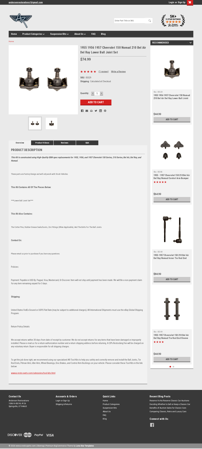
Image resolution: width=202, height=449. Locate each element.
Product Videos (42, 143)
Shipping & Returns (64, 404)
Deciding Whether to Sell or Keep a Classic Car (170, 404)
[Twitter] (96, 110)
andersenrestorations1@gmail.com (26, 2)
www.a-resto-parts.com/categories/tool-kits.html (33, 373)
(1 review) (104, 71)
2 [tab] (173, 367)
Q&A (87, 143)
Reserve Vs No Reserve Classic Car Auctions (169, 401)
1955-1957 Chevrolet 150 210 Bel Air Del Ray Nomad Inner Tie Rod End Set (171, 258)
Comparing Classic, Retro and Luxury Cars (168, 411)
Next (75, 80)
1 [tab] (170, 367)
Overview (20, 143)
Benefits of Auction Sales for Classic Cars (168, 408)
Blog (103, 34)
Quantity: (84, 93)
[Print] (91, 110)
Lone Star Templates (85, 446)
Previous (12, 80)
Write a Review (118, 71)
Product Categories (32, 34)
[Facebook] (82, 110)
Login (171, 2)
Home (14, 34)
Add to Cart (172, 119)
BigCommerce (60, 446)
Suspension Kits (58, 34)
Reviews (64, 143)
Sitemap (40, 446)
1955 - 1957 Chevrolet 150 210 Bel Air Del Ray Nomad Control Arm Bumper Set (172, 178)
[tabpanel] (172, 86)
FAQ (93, 34)
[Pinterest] (105, 110)
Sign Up (181, 2)
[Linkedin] (100, 110)
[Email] (87, 110)
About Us (79, 34)
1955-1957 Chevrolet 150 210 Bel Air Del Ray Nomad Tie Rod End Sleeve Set (171, 338)
